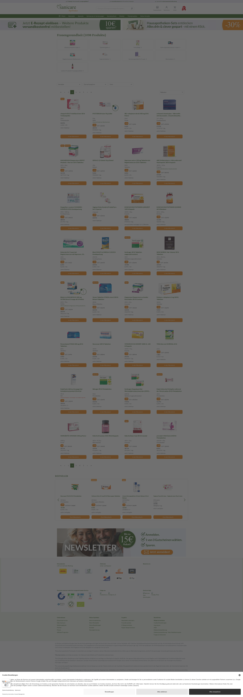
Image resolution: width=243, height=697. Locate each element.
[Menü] (9, 680)
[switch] (6, 685)
